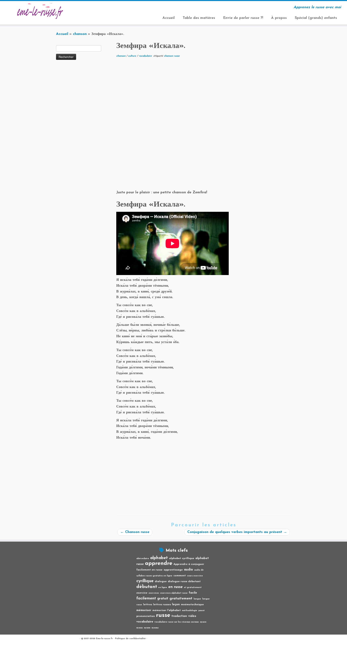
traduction (179, 616)
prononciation (145, 616)
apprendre (158, 563)
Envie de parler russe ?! (243, 18)
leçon (176, 604)
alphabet (159, 558)
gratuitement (180, 598)
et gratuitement (193, 587)
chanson (80, 34)
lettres (147, 604)
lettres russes (162, 604)
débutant (146, 587)
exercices (154, 593)
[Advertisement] (203, 99)
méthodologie (189, 610)
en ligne (162, 587)
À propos (279, 18)
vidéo (192, 616)
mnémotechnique (192, 604)
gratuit (162, 598)
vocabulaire (146, 56)
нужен (203, 622)
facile (193, 592)
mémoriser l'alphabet (166, 610)
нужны (155, 628)
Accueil (168, 18)
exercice (141, 593)
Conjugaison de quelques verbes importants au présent (237, 532)
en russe (175, 587)
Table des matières (199, 18)
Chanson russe (134, 532)
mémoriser (143, 610)
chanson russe (172, 56)
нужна (139, 628)
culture (132, 56)
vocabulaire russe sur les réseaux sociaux (176, 622)
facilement (146, 598)
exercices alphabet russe (174, 593)
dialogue (161, 581)
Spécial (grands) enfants (316, 18)
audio (188, 569)
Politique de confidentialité (130, 639)
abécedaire (142, 558)
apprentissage (173, 570)
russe (163, 615)
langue (197, 599)
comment (180, 575)
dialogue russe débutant (184, 581)
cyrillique (145, 581)
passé (201, 610)
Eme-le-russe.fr (104, 639)
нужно (147, 628)
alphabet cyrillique (181, 558)
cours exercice (195, 576)
